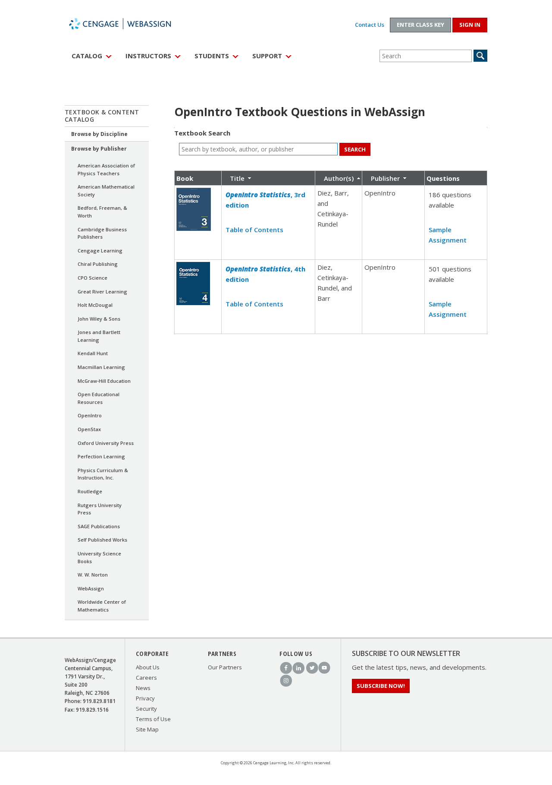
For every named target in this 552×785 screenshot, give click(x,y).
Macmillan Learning (101, 367)
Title (237, 178)
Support (267, 55)
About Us (148, 667)
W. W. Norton (93, 574)
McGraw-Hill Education (104, 381)
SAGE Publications (99, 526)
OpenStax (89, 429)
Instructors (148, 55)
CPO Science (92, 277)
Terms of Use (153, 719)
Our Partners (225, 667)
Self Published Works (102, 539)
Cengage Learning (100, 250)
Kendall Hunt (93, 353)
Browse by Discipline (99, 134)
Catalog (87, 55)
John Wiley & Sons (99, 318)
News (143, 688)
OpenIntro (90, 415)
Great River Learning (102, 291)
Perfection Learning (101, 456)
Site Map (147, 729)
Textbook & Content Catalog (102, 115)
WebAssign (129, 24)
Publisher (385, 178)
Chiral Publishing (98, 264)
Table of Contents (254, 229)
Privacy (145, 698)
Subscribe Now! (381, 686)
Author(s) (339, 178)
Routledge (90, 491)
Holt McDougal (95, 305)
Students (211, 55)
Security (146, 708)
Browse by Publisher (99, 148)
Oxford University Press (106, 443)
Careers (146, 677)
